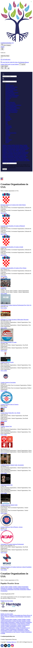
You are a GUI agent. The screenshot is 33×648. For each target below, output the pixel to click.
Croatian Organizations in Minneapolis (14, 629)
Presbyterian (9, 119)
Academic (8, 134)
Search (4, 169)
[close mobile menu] (8, 68)
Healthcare (8, 98)
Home (2, 177)
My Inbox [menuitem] (15, 62)
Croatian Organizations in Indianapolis (13, 627)
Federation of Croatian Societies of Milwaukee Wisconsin (14, 319)
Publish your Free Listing (7, 614)
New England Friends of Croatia (8, 342)
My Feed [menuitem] (3, 62)
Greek (7, 137)
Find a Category (6, 45)
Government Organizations (12, 95)
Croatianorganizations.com (7, 42)
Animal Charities (10, 85)
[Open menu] (5, 68)
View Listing (4, 213)
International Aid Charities (12, 92)
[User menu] (1, 61)
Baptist (7, 114)
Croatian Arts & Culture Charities (9, 619)
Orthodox (8, 128)
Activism (8, 135)
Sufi (7, 123)
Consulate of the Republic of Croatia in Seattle (12, 247)
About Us (6, 615)
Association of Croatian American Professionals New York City (16, 305)
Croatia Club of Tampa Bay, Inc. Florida (10, 412)
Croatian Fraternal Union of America (9, 404)
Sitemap (3, 618)
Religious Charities (10, 94)
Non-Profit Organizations (12, 110)
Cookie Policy (27, 616)
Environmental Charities (11, 89)
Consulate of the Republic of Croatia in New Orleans (13, 268)
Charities (8, 84)
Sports (7, 142)
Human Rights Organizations (13, 107)
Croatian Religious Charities (23, 623)
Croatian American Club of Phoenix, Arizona (11, 527)
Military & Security (10, 102)
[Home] (16, 41)
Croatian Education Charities (19, 620)
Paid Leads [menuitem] (7, 64)
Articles (2, 46)
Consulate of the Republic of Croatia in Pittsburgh (13, 226)
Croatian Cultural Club (6, 426)
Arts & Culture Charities (11, 87)
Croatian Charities (21, 619)
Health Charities (9, 91)
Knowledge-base (19, 615)
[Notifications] (2, 48)
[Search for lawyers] (2, 68)
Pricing (25, 615)
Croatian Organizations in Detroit (13, 626)
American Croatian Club (7, 485)
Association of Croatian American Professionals (12, 544)
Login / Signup (4, 66)
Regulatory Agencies (11, 103)
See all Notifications (5, 59)
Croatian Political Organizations (8, 623)
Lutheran (8, 116)
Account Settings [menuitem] (14, 64)
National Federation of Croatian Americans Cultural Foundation (16, 567)
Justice (7, 101)
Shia (7, 121)
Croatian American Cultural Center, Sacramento (12, 465)
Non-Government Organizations (13, 105)
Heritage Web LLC (11, 642)
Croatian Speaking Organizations (9, 625)
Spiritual (8, 141)
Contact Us (11, 615)
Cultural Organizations (11, 106)
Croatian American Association (8, 382)
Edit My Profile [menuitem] (9, 62)
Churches (8, 113)
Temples (8, 131)
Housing (8, 99)
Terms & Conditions (10, 616)
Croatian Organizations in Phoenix (21, 630)
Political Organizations (11, 109)
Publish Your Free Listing (7, 601)
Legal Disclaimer (19, 616)
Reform (7, 130)
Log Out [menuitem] (23, 64)
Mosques (8, 120)
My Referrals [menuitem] (21, 62)
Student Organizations (11, 132)
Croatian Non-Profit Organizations (23, 622)
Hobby (7, 138)
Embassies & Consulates (11, 96)
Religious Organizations (11, 112)
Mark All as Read (5, 55)
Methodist (8, 117)
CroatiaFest (3, 288)
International (9, 139)
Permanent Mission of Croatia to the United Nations (13, 204)
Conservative (9, 127)
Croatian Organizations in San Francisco (10, 632)
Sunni (7, 124)
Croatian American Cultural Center (9, 505)
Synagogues (8, 126)
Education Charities (10, 88)
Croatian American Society (7, 362)
